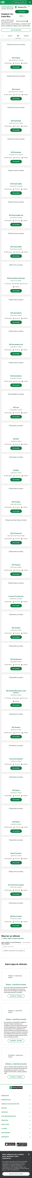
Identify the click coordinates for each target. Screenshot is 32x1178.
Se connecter (22, 11)
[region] (16, 1164)
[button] (29, 2)
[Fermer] (29, 1154)
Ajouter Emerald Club (21, 21)
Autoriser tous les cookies (16, 1174)
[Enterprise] (2, 2)
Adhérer (21, 16)
